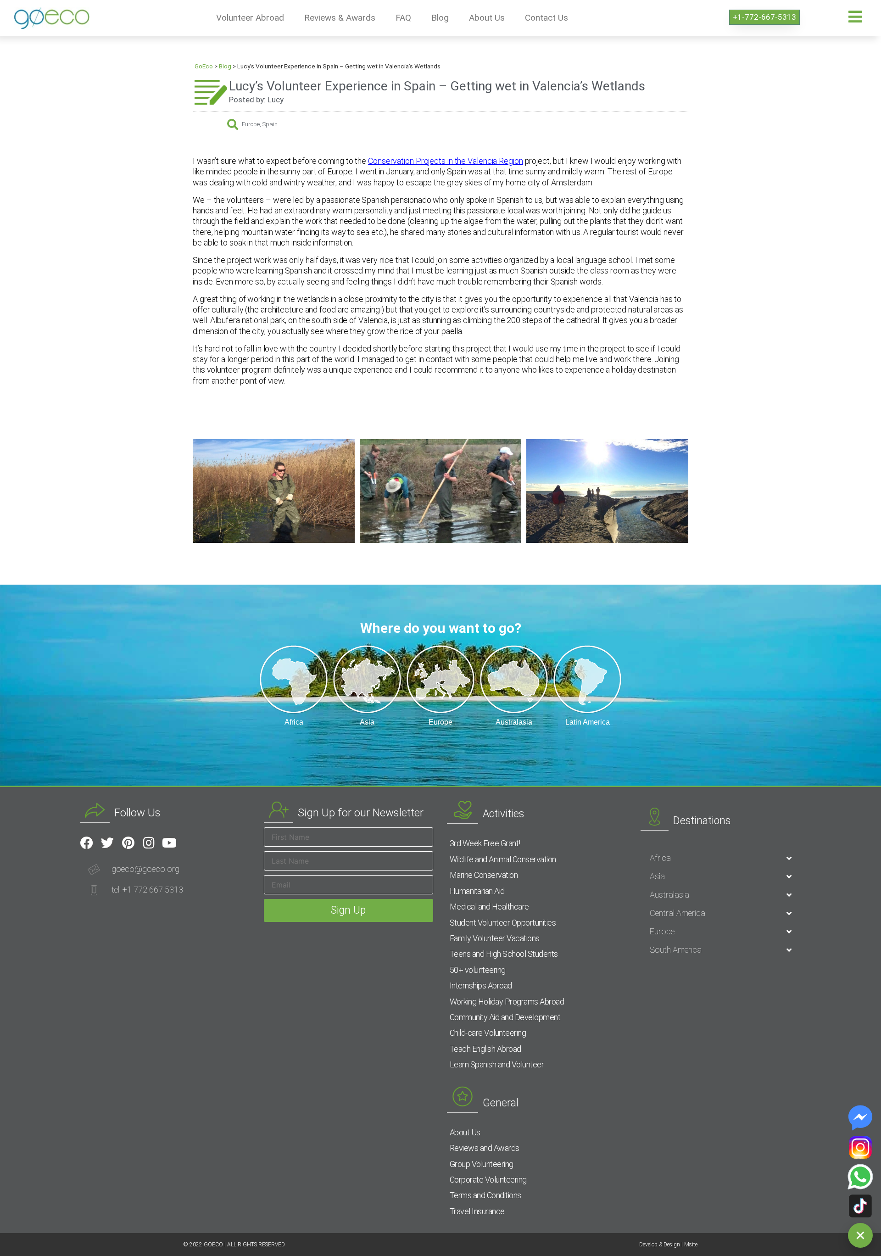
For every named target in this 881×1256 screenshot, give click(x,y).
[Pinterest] (128, 843)
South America (676, 950)
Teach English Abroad (485, 1049)
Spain (270, 124)
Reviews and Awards (484, 1148)
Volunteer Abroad (250, 17)
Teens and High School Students (504, 954)
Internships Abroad (481, 985)
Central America (677, 913)
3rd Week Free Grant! (485, 843)
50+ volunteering (478, 970)
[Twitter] (107, 843)
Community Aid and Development (505, 1017)
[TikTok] (860, 1206)
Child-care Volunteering (488, 1033)
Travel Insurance (477, 1211)
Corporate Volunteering (488, 1179)
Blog (440, 17)
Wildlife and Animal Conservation (503, 859)
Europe (251, 124)
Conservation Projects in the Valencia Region (445, 161)
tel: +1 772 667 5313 (147, 889)
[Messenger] (860, 1117)
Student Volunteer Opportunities (503, 922)
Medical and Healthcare (489, 906)
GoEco (204, 66)
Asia (657, 876)
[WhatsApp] (860, 1176)
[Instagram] (148, 843)
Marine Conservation (484, 875)
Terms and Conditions (485, 1195)
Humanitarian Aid (477, 891)
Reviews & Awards (339, 17)
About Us (487, 17)
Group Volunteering (481, 1164)
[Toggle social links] (860, 1235)
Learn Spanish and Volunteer (497, 1064)
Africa (660, 858)
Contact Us (546, 17)
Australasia (669, 894)
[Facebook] (86, 843)
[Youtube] (169, 843)
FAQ (403, 17)
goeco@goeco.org (145, 869)
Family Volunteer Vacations (495, 938)
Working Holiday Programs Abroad (507, 1001)
